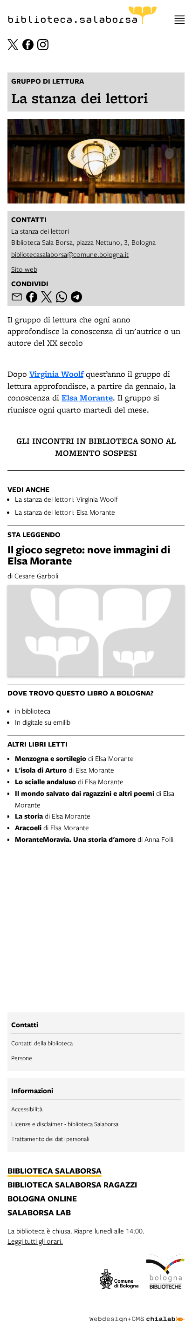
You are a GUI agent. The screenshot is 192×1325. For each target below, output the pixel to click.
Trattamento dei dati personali (50, 1139)
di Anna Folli (94, 839)
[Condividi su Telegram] (76, 296)
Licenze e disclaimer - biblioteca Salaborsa (64, 1124)
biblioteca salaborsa (54, 1171)
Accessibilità (26, 1109)
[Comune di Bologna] (119, 1280)
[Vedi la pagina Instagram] (42, 44)
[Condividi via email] (16, 296)
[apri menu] (179, 19)
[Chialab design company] (137, 1312)
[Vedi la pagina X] (13, 44)
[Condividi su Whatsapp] (61, 296)
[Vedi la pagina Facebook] (28, 44)
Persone (21, 1058)
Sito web (24, 269)
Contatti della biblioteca (42, 1043)
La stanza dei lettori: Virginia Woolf (66, 499)
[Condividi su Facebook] (31, 296)
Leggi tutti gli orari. (35, 1241)
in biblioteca (32, 710)
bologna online (42, 1199)
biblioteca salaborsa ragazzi (72, 1185)
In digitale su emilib (42, 722)
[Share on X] (46, 296)
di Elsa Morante (74, 758)
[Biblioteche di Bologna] (165, 1272)
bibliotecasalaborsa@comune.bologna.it (70, 254)
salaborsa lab (39, 1213)
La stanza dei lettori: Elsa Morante (65, 512)
